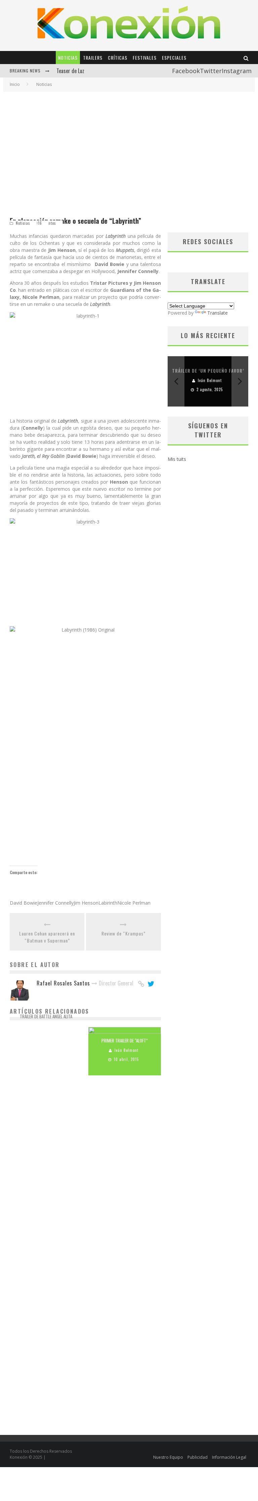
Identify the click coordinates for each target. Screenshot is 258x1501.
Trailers (92, 57)
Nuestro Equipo (168, 1457)
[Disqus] (85, 1176)
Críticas (117, 57)
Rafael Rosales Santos (48, 1026)
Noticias (68, 57)
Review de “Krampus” (123, 933)
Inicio (15, 84)
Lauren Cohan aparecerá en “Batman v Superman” (47, 937)
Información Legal (229, 1457)
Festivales (145, 57)
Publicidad (197, 1457)
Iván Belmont (126, 1050)
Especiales (174, 57)
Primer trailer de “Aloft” (124, 1040)
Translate (217, 313)
